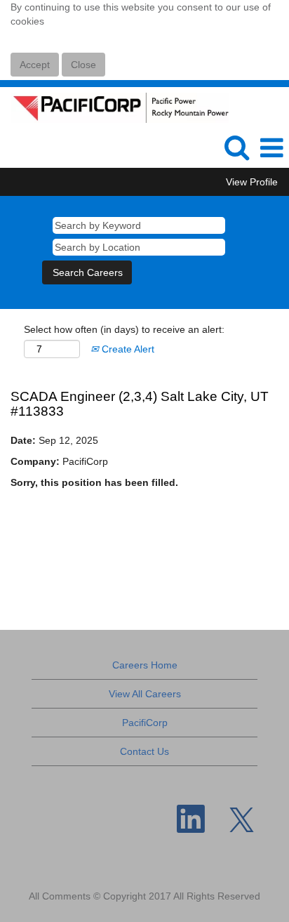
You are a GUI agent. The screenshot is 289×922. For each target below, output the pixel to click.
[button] (271, 148)
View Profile (252, 181)
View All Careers (145, 693)
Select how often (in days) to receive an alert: (124, 329)
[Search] (236, 147)
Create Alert (126, 349)
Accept (35, 64)
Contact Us (144, 751)
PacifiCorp (145, 722)
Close (83, 64)
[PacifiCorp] (114, 106)
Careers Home (144, 665)
